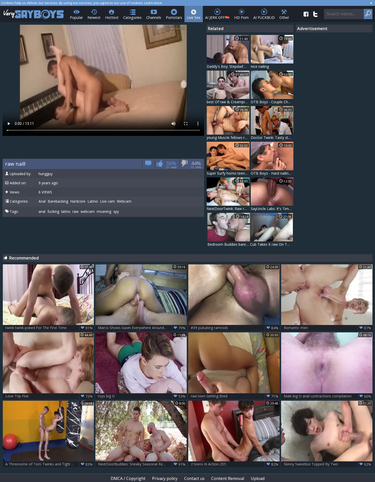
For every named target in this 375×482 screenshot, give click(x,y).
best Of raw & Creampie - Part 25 (228, 101)
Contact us (194, 478)
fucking (53, 211)
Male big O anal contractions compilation (327, 396)
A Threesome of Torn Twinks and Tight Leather (49, 464)
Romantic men (327, 327)
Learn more (153, 3)
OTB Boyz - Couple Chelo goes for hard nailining (272, 101)
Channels (153, 17)
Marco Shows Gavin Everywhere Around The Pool (141, 327)
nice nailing (260, 66)
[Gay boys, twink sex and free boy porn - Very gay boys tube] (34, 12)
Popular (76, 17)
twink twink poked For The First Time (49, 327)
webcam (88, 211)
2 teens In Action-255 (234, 464)
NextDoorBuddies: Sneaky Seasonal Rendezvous (141, 464)
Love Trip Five (49, 396)
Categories (132, 17)
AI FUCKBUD (264, 17)
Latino (93, 201)
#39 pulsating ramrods (234, 327)
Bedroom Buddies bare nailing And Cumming (228, 244)
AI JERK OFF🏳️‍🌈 (217, 17)
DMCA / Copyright (128, 478)
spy (116, 211)
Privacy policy (165, 478)
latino (65, 211)
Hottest (112, 17)
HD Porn (241, 17)
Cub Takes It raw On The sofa (271, 244)
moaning (104, 211)
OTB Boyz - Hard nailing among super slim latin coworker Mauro (272, 173)
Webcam (124, 201)
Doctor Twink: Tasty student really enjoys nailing (272, 137)
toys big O (141, 396)
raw (75, 211)
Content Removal (227, 478)
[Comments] (148, 165)
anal (42, 211)
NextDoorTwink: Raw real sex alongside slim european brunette (228, 208)
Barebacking (58, 201)
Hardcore (77, 201)
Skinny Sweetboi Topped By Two (327, 464)
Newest (94, 17)
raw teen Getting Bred (234, 396)
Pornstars (174, 17)
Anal (42, 201)
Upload (258, 478)
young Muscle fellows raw (228, 137)
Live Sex (194, 17)
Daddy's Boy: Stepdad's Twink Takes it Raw (228, 66)
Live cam (107, 201)
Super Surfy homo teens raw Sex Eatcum (228, 173)
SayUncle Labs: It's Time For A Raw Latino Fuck (272, 208)
